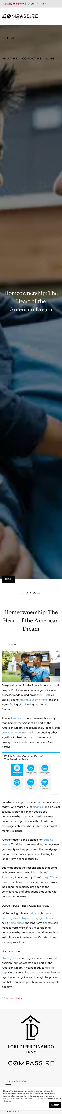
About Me (9, 58)
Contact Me (31, 58)
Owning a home (11, 958)
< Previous (7, 998)
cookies (30, 1091)
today (32, 913)
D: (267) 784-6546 (13, 3)
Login (50, 58)
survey (17, 718)
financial (38, 807)
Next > (18, 998)
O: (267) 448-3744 (38, 3)
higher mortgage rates (36, 918)
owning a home (11, 732)
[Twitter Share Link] (12, 654)
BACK (8, 579)
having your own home (33, 699)
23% (51, 877)
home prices (16, 923)
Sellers (8, 38)
